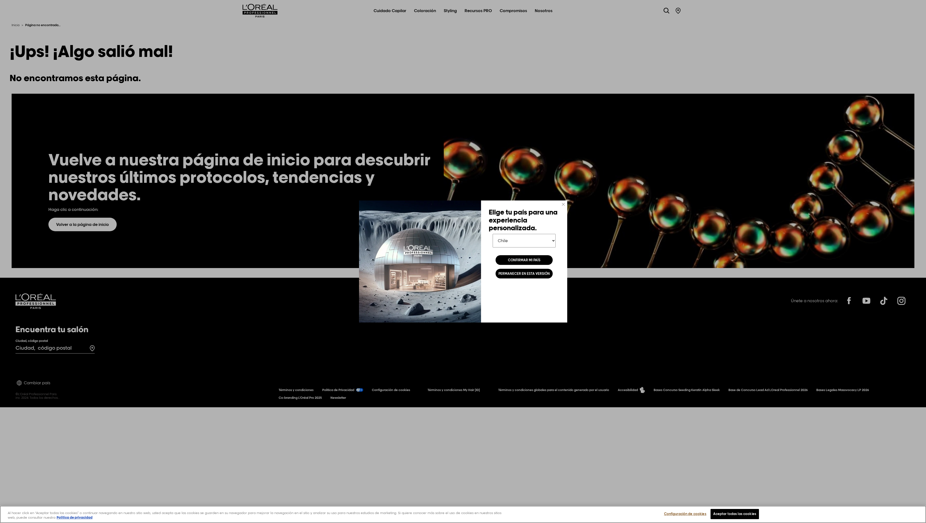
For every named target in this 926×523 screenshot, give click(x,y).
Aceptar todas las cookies (734, 514)
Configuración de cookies (685, 514)
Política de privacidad (74, 518)
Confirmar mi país (524, 260)
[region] (463, 514)
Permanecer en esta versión (524, 274)
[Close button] (563, 204)
